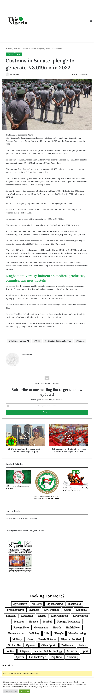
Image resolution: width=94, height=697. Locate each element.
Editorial (11, 615)
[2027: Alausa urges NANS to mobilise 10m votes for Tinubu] (46, 482)
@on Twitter (8, 665)
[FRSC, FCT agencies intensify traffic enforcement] (75, 477)
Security (72, 651)
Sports (20, 657)
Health (57, 627)
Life (46, 633)
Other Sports (48, 645)
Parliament (67, 645)
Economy (81, 609)
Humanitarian (16, 633)
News (19, 54)
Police (82, 645)
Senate (81, 341)
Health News (73, 627)
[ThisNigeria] (17, 21)
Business (34, 609)
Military (17, 639)
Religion (24, 651)
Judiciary (34, 633)
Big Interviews (55, 603)
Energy (42, 615)
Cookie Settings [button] (11, 691)
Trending (72, 657)
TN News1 (13, 74)
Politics (10, 651)
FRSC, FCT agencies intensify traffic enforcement (75, 489)
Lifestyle (59, 633)
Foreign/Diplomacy (68, 621)
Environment (80, 615)
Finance (33, 621)
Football (47, 621)
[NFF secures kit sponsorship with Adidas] (18, 476)
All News (17, 49)
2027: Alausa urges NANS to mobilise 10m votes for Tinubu (46, 497)
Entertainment (59, 615)
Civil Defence (51, 609)
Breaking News (15, 609)
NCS (38, 341)
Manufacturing (77, 633)
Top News (56, 657)
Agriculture (20, 603)
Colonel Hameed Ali (20, 341)
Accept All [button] (25, 691)
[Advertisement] (58, 18)
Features (19, 621)
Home (9, 49)
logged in (18, 519)
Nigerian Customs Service (59, 341)
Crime (67, 609)
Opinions (31, 645)
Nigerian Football (71, 639)
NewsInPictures (47, 639)
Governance (41, 627)
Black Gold (74, 603)
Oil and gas (14, 645)
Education (27, 615)
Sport (85, 651)
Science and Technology (48, 651)
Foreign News (21, 627)
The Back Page (37, 657)
